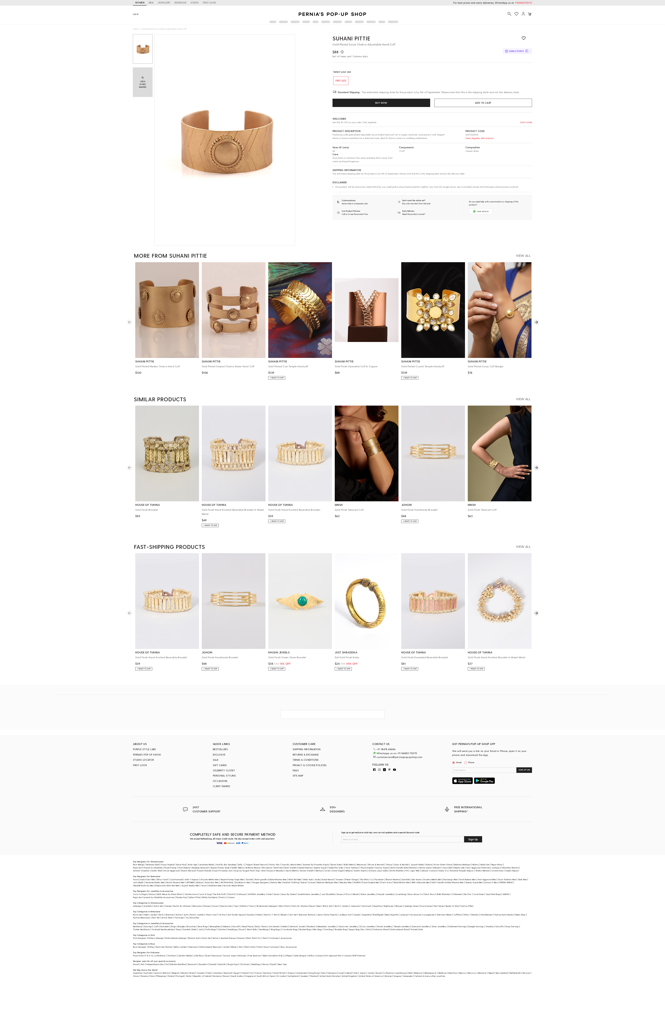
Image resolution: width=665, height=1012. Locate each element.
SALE (216, 759)
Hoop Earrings (512, 926)
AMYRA (506, 894)
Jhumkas (490, 926)
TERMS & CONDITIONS (306, 759)
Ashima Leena (424, 868)
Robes (259, 915)
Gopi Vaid (260, 870)
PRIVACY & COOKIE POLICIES (310, 765)
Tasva (136, 879)
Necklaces (138, 926)
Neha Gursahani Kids (273, 955)
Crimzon (231, 897)
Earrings (148, 926)
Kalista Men (276, 882)
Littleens (288, 955)
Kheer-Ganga (351, 879)
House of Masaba (275, 870)
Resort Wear (315, 906)
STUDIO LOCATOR (143, 759)
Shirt (241, 947)
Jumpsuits (355, 906)
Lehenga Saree (411, 906)
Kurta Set (206, 938)
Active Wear (167, 917)
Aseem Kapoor (512, 870)
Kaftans (243, 906)
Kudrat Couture (308, 882)
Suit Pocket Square (236, 915)
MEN (151, 2)
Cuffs (156, 926)
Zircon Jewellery (367, 926)
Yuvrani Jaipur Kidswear (234, 955)
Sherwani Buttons (307, 915)
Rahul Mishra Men (402, 882)
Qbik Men (522, 879)
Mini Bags (317, 929)
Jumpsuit (404, 915)
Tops (236, 906)
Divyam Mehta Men (210, 879)
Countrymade (176, 879)
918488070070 (523, 2)
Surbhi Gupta (360, 870)
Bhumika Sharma (511, 868)
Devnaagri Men (450, 879)
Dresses (207, 906)
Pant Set (156, 917)
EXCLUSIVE (219, 754)
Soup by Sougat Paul (244, 870)
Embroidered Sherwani (210, 947)
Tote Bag (328, 929)
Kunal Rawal (328, 879)
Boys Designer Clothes (143, 947)
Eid (167, 964)
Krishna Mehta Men (433, 879)
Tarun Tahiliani (352, 868)
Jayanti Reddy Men (190, 885)
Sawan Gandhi (307, 870)
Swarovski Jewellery (348, 926)
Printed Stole (417, 929)
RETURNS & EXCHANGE (306, 754)
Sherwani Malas (444, 915)
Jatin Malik (138, 882)
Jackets (345, 906)
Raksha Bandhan (178, 964)
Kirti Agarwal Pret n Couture (338, 955)
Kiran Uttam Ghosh (443, 864)
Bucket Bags (305, 929)
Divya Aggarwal (171, 870)
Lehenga (159, 938)
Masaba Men (346, 882)
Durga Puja (233, 964)
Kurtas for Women (181, 906)
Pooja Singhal (167, 864)
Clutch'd (231, 894)
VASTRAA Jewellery (256, 894)
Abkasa (199, 882)
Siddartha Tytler (335, 868)
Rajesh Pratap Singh (220, 868)
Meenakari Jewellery (327, 926)
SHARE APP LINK (524, 770)
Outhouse (241, 894)
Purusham (379, 879)
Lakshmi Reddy (185, 955)
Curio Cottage (140, 894)
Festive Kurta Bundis (504, 915)
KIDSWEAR (180, 2)
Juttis (201, 929)
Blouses (399, 906)
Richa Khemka (396, 870)
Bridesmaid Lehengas (267, 906)
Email (459, 762)
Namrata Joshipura (491, 868)
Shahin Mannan (483, 870)
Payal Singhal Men (370, 882)
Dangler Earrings (476, 926)
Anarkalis (148, 906)
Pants (192, 915)
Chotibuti (171, 955)
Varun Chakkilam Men (211, 885)
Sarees (168, 906)
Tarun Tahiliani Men (507, 879)
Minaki (356, 894)
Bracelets (165, 926)
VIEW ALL (523, 255)
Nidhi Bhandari (444, 894)
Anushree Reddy (206, 864)
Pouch (242, 929)
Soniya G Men (491, 882)
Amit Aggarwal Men (486, 879)
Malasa (348, 870)
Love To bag (205, 894)
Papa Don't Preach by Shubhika (148, 868)
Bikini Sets (328, 906)
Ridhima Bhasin (253, 868)
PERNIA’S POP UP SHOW (147, 754)
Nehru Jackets (180, 947)
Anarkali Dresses (228, 938)
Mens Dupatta (391, 915)
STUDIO (194, 2)
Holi (142, 964)
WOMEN (139, 2)
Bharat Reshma (393, 879)
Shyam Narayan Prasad (192, 870)
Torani (327, 870)
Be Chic (468, 894)
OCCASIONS (220, 780)
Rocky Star (274, 864)
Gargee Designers (260, 882)
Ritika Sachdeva (210, 897)
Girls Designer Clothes (143, 938)
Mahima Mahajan (462, 864)
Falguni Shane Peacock (257, 864)
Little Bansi (160, 955)
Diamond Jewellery (421, 926)
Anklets (284, 926)
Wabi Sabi (308, 879)
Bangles (181, 926)
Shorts (267, 915)
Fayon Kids (138, 955)
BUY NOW (381, 102)
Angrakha (366, 915)
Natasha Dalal (152, 864)
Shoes (178, 929)
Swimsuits (367, 906)
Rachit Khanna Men (175, 882)
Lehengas (137, 906)
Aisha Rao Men (212, 882)
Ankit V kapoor (192, 879)
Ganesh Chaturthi (217, 964)
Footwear (179, 917)
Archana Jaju (374, 870)
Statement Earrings (457, 926)
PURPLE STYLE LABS (144, 749)
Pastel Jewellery (384, 926)
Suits (186, 915)
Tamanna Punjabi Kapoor (462, 870)
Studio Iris (443, 870)
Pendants (311, 926)
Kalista (429, 864)
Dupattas (377, 906)
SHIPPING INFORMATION (307, 749)
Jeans (320, 915)
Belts (194, 929)
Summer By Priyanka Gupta (316, 864)
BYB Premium (359, 955)
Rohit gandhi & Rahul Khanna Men (271, 879)
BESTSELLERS (220, 749)
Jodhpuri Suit (345, 915)
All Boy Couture (315, 955)
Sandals (186, 929)
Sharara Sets (226, 906)
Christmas (244, 964)
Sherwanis (197, 906)
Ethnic (466, 915)
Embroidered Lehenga (175, 938)
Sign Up (473, 839)
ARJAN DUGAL (226, 882)
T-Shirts (275, 915)
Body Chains (261, 926)
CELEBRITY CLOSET (224, 770)
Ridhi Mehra (349, 864)
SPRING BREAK (506, 882)
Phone (471, 762)
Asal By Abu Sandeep (226, 864)
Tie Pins (222, 915)
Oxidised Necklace (160, 929)
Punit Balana (184, 868)
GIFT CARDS (220, 765)
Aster (269, 894)
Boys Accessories (289, 947)
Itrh (406, 870)
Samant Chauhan (141, 870)
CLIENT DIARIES (221, 786)
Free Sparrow (254, 955)
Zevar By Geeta (288, 894)
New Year (282, 964)
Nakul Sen (485, 864)
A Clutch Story (428, 894)
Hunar (276, 894)
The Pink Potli (219, 894)
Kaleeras (226, 926)
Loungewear (429, 915)
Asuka (317, 879)
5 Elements (458, 894)
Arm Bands (274, 926)
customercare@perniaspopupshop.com (399, 757)
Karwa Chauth (269, 964)
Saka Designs (300, 955)
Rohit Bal (278, 868)
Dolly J (241, 864)
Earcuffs (236, 926)
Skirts (337, 906)
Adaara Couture (429, 870)
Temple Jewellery (402, 926)
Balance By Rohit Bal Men (167, 885)
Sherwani (169, 915)
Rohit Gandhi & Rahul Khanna (298, 868)
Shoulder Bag (340, 929)
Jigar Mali (415, 870)
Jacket (226, 947)
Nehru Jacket (150, 915)
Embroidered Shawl (400, 929)
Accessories (415, 915)
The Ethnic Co (366, 879)
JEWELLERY (164, 2)
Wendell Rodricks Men (143, 885)
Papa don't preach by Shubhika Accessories (153, 897)
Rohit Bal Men (295, 879)
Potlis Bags (211, 929)
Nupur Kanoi (497, 864)
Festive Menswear (141, 917)
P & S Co (149, 955)
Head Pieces (247, 926)
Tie (187, 917)
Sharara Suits (194, 938)
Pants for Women (299, 906)
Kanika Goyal (211, 870)
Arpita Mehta (292, 870)
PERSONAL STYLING (224, 775)
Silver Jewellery (439, 926)
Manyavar (361, 864)
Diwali (136, 964)
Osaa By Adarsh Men (291, 864)
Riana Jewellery (368, 894)
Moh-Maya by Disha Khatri (170, 894)
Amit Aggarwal (473, 868)
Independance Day (155, 964)
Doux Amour (414, 894)
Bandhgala (378, 915)
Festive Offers (467, 906)
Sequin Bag (354, 929)
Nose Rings (203, 926)
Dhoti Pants (284, 906)
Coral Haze (478, 894)
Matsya (319, 870)
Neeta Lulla (459, 868)
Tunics (252, 906)
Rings (173, 926)
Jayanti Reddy (417, 864)
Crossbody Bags (290, 929)
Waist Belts (252, 929)
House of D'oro (344, 894)
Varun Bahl (447, 868)
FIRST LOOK (209, 2)
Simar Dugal (338, 870)
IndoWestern (487, 915)
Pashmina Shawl (381, 929)
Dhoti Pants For (253, 938)
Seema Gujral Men (474, 882)
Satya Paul (181, 864)
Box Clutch (366, 929)
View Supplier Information (479, 138)
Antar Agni (193, 864)
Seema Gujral (320, 868)
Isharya (152, 894)
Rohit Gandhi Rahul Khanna (403, 868)
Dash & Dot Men (147, 879)
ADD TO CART (483, 102)
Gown (215, 906)
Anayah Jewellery (385, 894)
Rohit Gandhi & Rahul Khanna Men (448, 882)
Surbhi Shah (156, 870)
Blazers (284, 915)
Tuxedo (356, 915)
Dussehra (203, 964)
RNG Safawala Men (421, 882)
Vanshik (249, 879)
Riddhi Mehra (238, 868)
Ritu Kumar (267, 868)
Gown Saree (426, 906)
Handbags (232, 929)
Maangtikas (215, 926)
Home (136, 29)
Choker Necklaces (141, 929)
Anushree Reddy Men (155, 882)
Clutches (222, 929)
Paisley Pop (181, 897)
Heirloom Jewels (297, 926)
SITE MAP (298, 775)
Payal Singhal (367, 868)
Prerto (222, 897)
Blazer (234, 947)
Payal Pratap (170, 868)
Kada (171, 929)
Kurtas (179, 915)
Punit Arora (386, 882)
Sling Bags (275, 929)
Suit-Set (293, 915)
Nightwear (389, 906)
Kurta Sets (158, 906)
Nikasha (437, 868)
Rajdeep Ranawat (200, 868)
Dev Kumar (417, 879)
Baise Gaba (336, 864)
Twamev (339, 879)
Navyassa (216, 955)
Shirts (160, 915)
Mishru (475, 864)
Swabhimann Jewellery (309, 894)
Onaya (389, 864)
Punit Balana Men (467, 879)
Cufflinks (458, 915)
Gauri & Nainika (401, 864)
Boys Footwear (271, 947)
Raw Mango (138, 864)
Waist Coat (211, 915)
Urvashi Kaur (498, 870)
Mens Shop (520, 915)
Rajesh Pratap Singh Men (232, 879)
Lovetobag (401, 894)
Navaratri (192, 964)
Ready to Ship (452, 906)
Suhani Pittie (351, 38)
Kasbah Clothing (291, 882)
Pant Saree (439, 906)
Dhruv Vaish (162, 879)
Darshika (406, 879)
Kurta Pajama (330, 915)
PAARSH (357, 882)
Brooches (194, 917)
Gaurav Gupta (382, 868)
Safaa (385, 870)
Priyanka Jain (225, 870)
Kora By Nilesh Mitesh (234, 885)
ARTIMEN (190, 882)
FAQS (296, 770)
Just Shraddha (328, 894)
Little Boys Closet (202, 955)
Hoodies (251, 915)
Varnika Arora (191, 894)
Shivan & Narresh (376, 864)
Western (475, 915)
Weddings (256, 964)
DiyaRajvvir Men (242, 882)
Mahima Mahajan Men (327, 882)
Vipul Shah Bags (493, 894)
